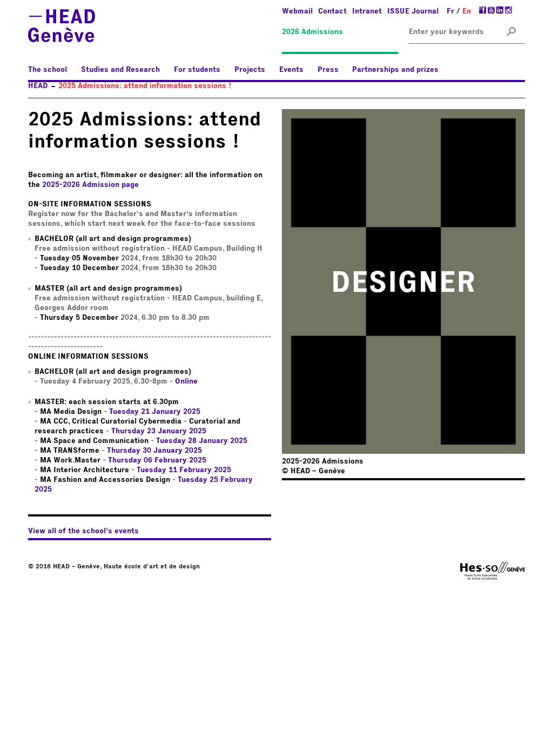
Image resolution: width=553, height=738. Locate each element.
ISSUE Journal (413, 11)
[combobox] (448, 32)
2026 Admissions (312, 32)
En (466, 11)
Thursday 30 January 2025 (154, 450)
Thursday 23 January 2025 (158, 431)
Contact (332, 11)
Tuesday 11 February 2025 (184, 470)
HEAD (38, 86)
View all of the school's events (83, 531)
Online (185, 381)
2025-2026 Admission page (90, 185)
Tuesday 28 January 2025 (201, 441)
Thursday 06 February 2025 (157, 460)
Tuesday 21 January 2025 (154, 411)
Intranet (367, 11)
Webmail (297, 11)
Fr (450, 11)
